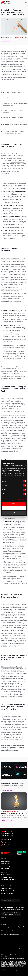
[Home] (6, 2)
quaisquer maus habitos (17, 576)
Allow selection (14, 508)
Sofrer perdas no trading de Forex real (11, 667)
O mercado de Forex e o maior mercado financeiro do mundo (12, 50)
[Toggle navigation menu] (25, 2)
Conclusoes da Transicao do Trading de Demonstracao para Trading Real (13, 132)
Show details (21, 499)
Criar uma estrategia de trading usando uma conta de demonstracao (13, 259)
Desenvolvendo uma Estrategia (11, 98)
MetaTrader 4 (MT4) (16, 617)
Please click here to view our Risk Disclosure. (11, 929)
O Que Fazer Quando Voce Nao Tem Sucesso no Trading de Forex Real (15, 125)
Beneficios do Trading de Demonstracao (13, 92)
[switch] (24, 485)
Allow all (14, 503)
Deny (14, 512)
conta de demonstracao (17, 162)
